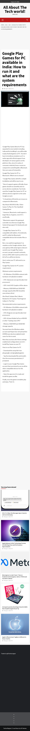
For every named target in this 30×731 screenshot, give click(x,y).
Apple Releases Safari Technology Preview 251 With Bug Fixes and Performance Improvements (14, 544)
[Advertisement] (15, 40)
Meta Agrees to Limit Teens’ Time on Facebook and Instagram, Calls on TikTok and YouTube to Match (14, 576)
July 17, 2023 (8, 88)
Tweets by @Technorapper (8, 653)
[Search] (27, 19)
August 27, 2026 (8, 516)
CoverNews (15, 728)
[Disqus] (15, 417)
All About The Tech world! (15, 9)
